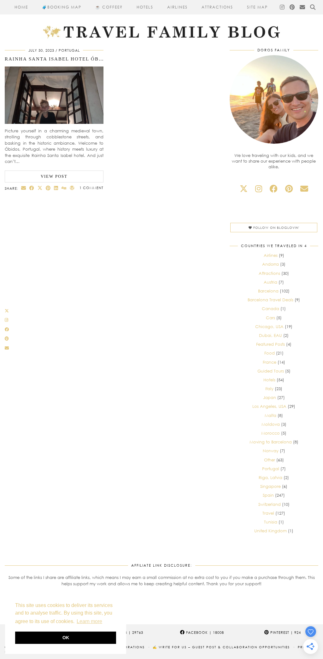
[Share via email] (24, 188)
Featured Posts (270, 344)
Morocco (270, 433)
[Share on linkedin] (56, 188)
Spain (268, 495)
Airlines (177, 7)
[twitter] (244, 189)
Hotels (145, 7)
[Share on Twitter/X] (40, 188)
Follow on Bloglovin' (275, 227)
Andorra (270, 264)
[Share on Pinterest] (48, 188)
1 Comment (91, 188)
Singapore (270, 486)
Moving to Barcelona (271, 441)
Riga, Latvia (270, 477)
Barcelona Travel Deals (270, 299)
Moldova (270, 424)
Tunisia (270, 521)
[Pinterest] (292, 7)
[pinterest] (289, 189)
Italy (269, 388)
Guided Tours (270, 370)
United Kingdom (270, 530)
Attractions (217, 7)
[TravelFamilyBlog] (161, 20)
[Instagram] (282, 7)
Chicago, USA (269, 326)
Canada (270, 308)
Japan (269, 397)
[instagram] (258, 189)
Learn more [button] (89, 621)
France (269, 362)
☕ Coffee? (109, 7)
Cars (270, 317)
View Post (54, 176)
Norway (271, 450)
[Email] (303, 7)
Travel (268, 513)
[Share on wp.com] (72, 188)
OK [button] (65, 637)
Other (269, 459)
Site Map (257, 7)
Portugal (69, 50)
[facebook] (274, 189)
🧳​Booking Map (61, 7)
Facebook (204, 632)
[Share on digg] (64, 188)
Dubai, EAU (270, 335)
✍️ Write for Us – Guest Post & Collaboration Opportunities (221, 647)
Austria (270, 282)
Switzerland (269, 504)
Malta (270, 415)
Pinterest (285, 632)
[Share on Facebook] (32, 188)
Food (269, 353)
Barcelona (268, 290)
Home (21, 7)
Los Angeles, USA (269, 406)
